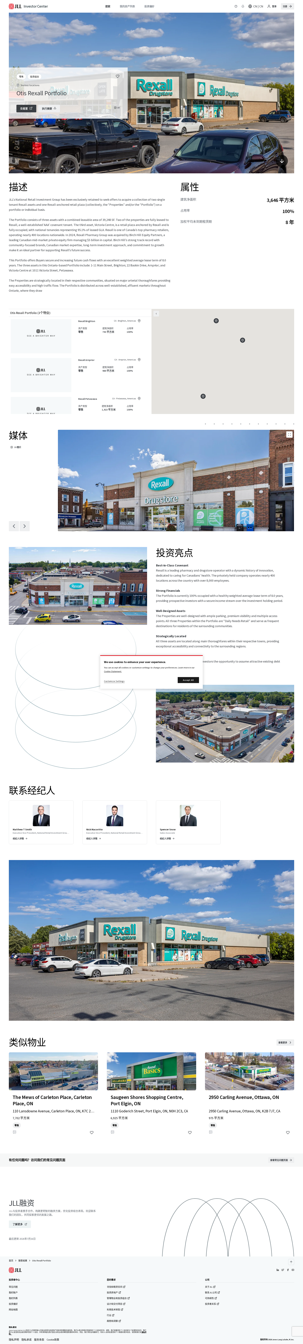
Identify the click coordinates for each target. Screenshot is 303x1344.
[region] (151, 672)
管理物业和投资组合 (117, 1298)
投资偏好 (13, 1303)
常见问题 (13, 1286)
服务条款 (39, 1339)
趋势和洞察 (112, 1321)
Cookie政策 (53, 1339)
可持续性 (209, 1298)
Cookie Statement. (113, 671)
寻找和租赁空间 (114, 1286)
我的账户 (13, 1292)
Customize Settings (114, 681)
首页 (11, 1260)
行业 (109, 1315)
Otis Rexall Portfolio (41, 1260)
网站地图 (13, 1309)
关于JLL (208, 1286)
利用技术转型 (113, 1309)
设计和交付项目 (114, 1303)
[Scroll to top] (291, 1262)
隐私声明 (14, 1339)
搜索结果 (22, 1260)
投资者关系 (210, 1303)
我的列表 (13, 1298)
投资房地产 (112, 1292)
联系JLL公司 (211, 1292)
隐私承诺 (26, 1339)
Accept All (188, 680)
